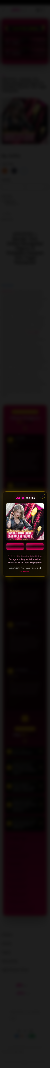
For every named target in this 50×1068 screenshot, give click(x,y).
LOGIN (35, 546)
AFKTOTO (25, 571)
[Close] (42, 496)
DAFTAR (15, 546)
